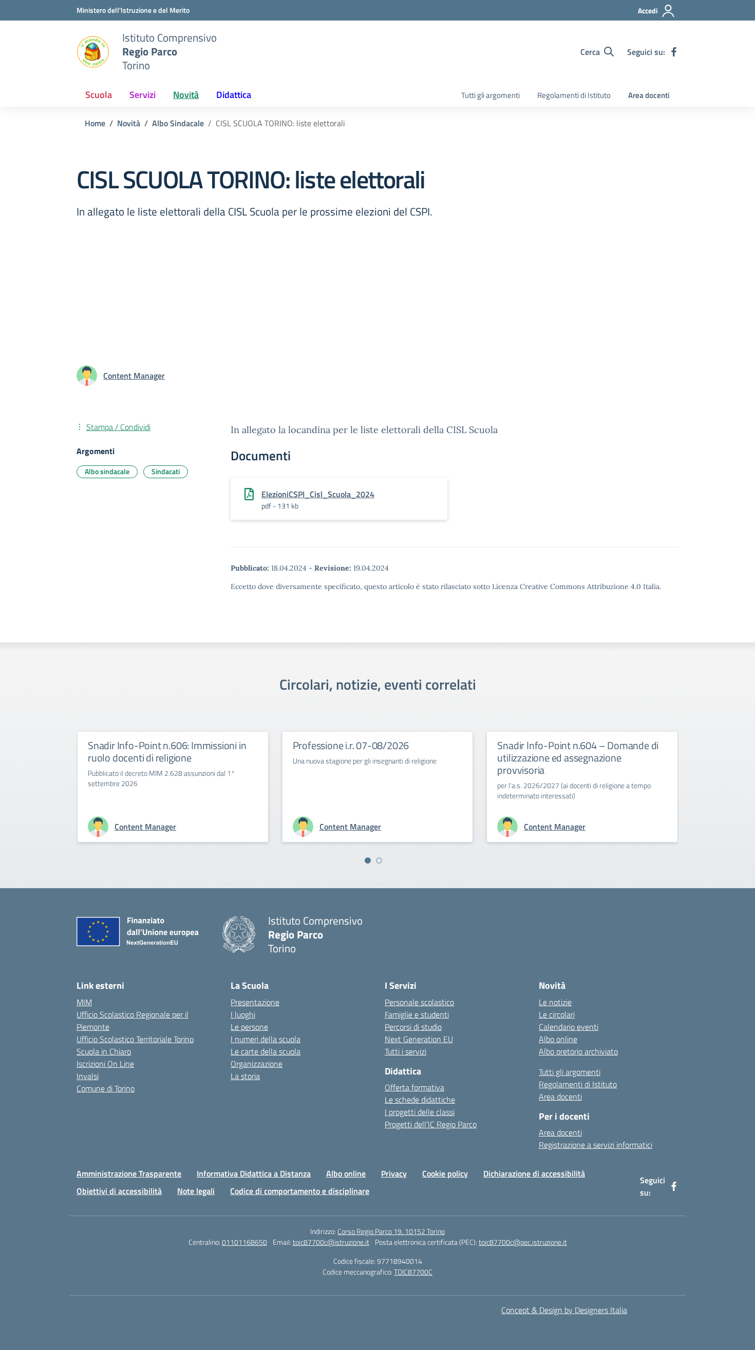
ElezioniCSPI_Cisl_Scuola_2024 (317, 494)
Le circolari (557, 1014)
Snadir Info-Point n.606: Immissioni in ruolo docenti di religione (167, 751)
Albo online (558, 1039)
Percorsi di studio (413, 1027)
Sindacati (166, 471)
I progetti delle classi (420, 1112)
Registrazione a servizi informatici (595, 1145)
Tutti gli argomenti (490, 95)
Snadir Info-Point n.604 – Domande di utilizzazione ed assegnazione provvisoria (577, 757)
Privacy (394, 1173)
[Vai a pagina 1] (368, 860)
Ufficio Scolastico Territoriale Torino (135, 1039)
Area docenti (649, 95)
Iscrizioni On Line (105, 1064)
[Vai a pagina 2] (379, 860)
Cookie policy (445, 1173)
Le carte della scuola (265, 1051)
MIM (84, 1002)
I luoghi (243, 1014)
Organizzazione (256, 1064)
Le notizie (555, 1002)
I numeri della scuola (265, 1039)
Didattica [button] (233, 95)
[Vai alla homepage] (93, 51)
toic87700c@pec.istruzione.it (523, 1242)
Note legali (196, 1191)
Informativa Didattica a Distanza (254, 1173)
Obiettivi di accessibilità (119, 1191)
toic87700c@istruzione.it (331, 1242)
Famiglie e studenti (417, 1014)
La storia (245, 1076)
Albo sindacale (107, 471)
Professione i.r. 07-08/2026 (351, 745)
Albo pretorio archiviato (578, 1051)
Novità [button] (186, 95)
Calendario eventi (568, 1027)
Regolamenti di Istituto (574, 95)
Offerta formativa (414, 1087)
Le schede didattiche (420, 1099)
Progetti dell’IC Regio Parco (431, 1124)
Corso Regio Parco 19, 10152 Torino (391, 1231)
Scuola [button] (98, 95)
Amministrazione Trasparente (129, 1173)
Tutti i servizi (405, 1051)
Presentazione (255, 1002)
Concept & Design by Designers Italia (564, 1310)
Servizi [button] (142, 95)
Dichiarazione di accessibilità (534, 1173)
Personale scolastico (419, 1002)
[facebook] (673, 51)
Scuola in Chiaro (104, 1051)
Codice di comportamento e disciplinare (299, 1191)
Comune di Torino (106, 1088)
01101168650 (244, 1242)
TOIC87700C (413, 1271)
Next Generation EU (419, 1039)
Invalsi (88, 1076)
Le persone (249, 1027)
